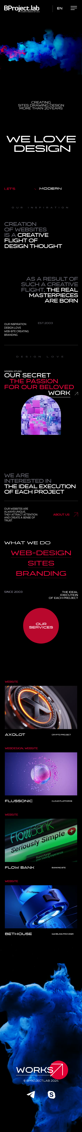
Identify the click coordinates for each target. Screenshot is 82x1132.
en (59, 8)
